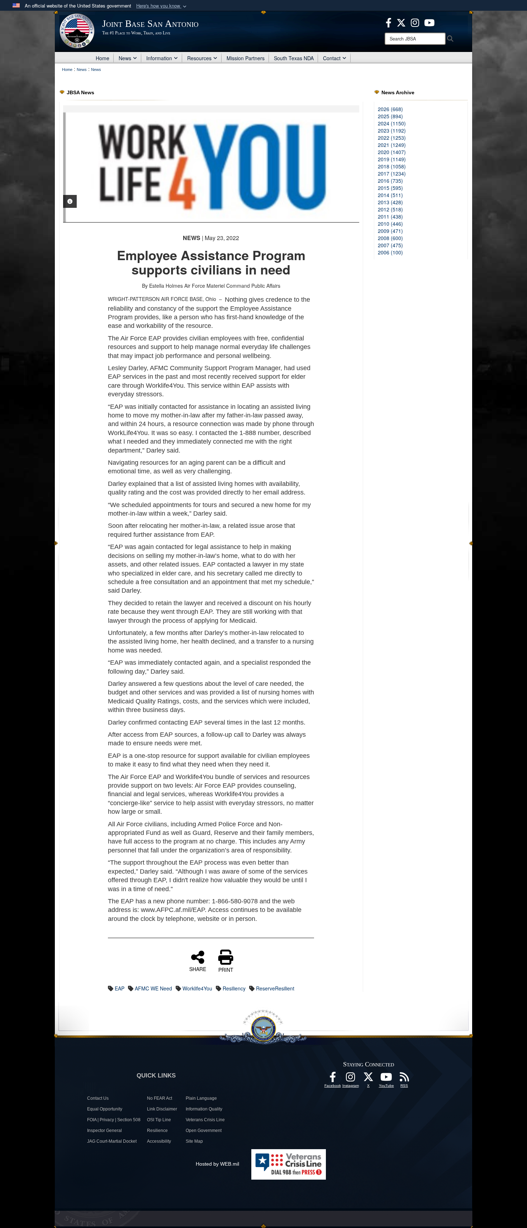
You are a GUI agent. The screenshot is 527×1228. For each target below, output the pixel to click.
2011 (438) (390, 216)
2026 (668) (390, 109)
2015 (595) (390, 187)
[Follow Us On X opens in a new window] (369, 1079)
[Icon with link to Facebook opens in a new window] (388, 21)
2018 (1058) (392, 166)
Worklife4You (197, 988)
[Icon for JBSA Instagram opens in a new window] (415, 21)
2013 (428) (390, 202)
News (125, 58)
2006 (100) (390, 252)
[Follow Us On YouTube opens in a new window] (386, 1079)
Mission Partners (246, 58)
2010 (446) (390, 223)
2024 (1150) (392, 123)
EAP (119, 988)
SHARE (197, 968)
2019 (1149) (392, 159)
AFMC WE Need (153, 988)
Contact (332, 58)
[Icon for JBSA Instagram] (351, 1079)
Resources (199, 58)
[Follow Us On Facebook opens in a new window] (333, 1079)
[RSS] (404, 1079)
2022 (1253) (392, 137)
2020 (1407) (392, 152)
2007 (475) (390, 245)
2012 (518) (390, 209)
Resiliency (234, 988)
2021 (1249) (392, 144)
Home (102, 58)
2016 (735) (390, 180)
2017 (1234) (392, 173)
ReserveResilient (275, 988)
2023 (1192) (392, 130)
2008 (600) (390, 238)
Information (159, 58)
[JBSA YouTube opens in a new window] (429, 21)
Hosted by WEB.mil (217, 1164)
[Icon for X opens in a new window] (401, 21)
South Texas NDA (294, 58)
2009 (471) (390, 230)
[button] (162, 6)
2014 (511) (390, 195)
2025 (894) (390, 116)
